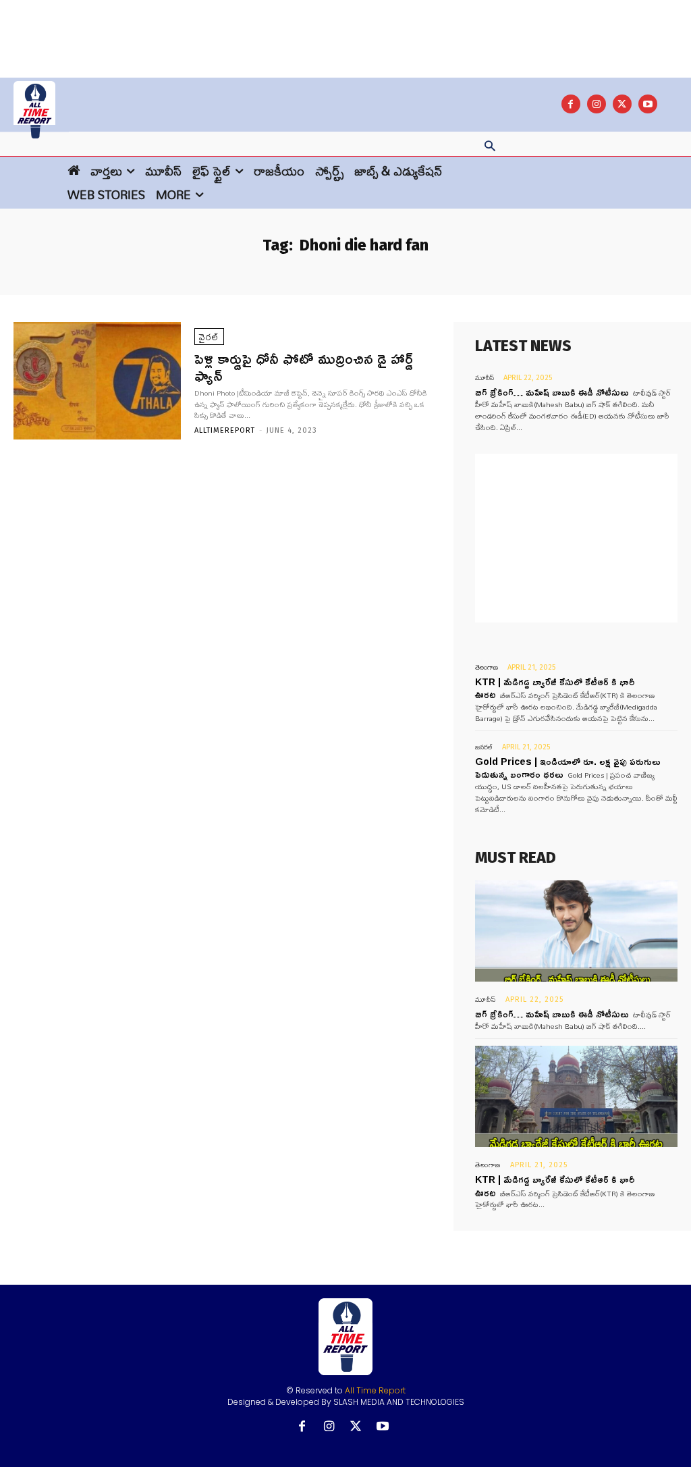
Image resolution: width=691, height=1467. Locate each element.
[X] (622, 104)
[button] (490, 147)
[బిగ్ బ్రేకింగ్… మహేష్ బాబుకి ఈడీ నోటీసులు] (576, 931)
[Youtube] (647, 104)
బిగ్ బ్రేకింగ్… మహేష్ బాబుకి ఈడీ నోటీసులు (552, 392)
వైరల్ (209, 336)
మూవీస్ (484, 377)
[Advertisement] (345, 30)
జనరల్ (484, 747)
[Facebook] (570, 104)
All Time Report (375, 1390)
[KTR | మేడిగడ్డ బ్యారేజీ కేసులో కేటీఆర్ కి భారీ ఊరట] (576, 1096)
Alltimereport (224, 430)
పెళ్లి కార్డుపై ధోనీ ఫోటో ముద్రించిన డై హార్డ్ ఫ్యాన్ (304, 366)
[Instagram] (596, 104)
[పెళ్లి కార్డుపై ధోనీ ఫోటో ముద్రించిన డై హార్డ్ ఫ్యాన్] (97, 380)
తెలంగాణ (486, 667)
